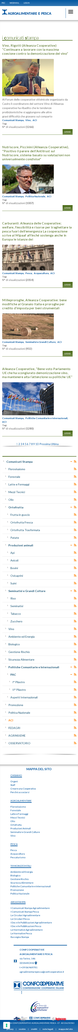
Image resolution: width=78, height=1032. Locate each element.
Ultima (55, 444)
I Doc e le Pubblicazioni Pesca (26, 926)
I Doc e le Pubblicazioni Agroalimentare (31, 922)
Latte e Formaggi (18, 484)
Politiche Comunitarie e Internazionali (33, 667)
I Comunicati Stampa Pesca (25, 911)
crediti (34, 1029)
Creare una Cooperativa (23, 788)
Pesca (13, 850)
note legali (48, 1029)
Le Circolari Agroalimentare (25, 915)
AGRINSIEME (17, 735)
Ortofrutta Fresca (21, 522)
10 (37, 444)
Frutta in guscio (20, 514)
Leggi (67, 132)
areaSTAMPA (18, 902)
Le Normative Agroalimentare (27, 929)
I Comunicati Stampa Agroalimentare (30, 908)
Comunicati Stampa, (13, 120)
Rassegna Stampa (20, 936)
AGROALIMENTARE (21, 800)
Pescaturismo (17, 857)
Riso (13, 598)
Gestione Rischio (19, 652)
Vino (11, 629)
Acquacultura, (41, 273)
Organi (14, 781)
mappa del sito (66, 1029)
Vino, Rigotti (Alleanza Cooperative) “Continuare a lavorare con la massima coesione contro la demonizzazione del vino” (35, 49)
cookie (22, 1029)
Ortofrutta (15, 507)
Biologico (14, 644)
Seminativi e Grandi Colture (26, 591)
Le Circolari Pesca (20, 918)
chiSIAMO (16, 775)
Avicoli (14, 560)
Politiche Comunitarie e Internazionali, (46, 418)
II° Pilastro (19, 689)
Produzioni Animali (20, 828)
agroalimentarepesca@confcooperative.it (42, 971)
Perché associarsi (19, 792)
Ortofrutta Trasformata (25, 530)
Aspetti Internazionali (24, 697)
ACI (35, 120)
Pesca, (29, 273)
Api (12, 552)
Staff (12, 784)
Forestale (14, 476)
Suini (13, 583)
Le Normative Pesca (21, 933)
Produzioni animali (20, 545)
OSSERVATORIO (19, 743)
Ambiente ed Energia (21, 636)
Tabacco (15, 613)
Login (27, 3)
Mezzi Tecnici (16, 492)
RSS (75, 461)
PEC (3, 3)
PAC (13, 674)
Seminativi (16, 606)
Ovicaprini (16, 575)
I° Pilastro (18, 682)
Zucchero (16, 621)
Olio (11, 499)
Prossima (45, 444)
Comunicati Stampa (19, 461)
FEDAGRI (14, 728)
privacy (10, 1029)
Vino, (28, 120)
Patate (14, 537)
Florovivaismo (16, 469)
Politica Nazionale (19, 712)
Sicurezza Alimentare (21, 659)
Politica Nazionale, (35, 196)
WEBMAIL (14, 3)
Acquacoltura (17, 853)
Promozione (15, 705)
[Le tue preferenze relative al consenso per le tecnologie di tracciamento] (6, 1025)
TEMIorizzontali (20, 865)
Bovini (14, 568)
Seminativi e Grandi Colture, (40, 342)
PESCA (14, 844)
